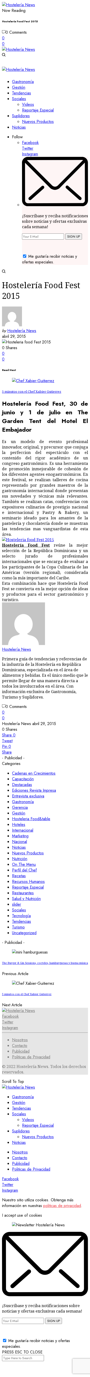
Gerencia (20, 807)
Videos (28, 1120)
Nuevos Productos (28, 853)
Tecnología (21, 916)
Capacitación (23, 779)
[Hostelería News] (18, 5)
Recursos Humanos (28, 881)
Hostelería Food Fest (26, 545)
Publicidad (21, 1051)
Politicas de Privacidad (31, 1057)
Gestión (18, 813)
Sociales (19, 910)
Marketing (20, 836)
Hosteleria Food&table (31, 819)
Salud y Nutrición (26, 898)
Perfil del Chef (24, 870)
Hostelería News (21, 331)
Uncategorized (24, 933)
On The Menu (24, 864)
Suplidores (21, 1131)
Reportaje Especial (28, 887)
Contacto (19, 1045)
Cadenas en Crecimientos (34, 773)
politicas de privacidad (62, 1205)
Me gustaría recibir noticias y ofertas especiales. (49, 259)
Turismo (18, 927)
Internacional (22, 830)
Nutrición (19, 859)
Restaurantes (23, 893)
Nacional (19, 841)
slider (16, 904)
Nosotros (20, 1040)
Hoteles (18, 824)
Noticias (19, 847)
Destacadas (22, 784)
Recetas (19, 876)
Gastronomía (23, 802)
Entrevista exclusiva (28, 796)
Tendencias (21, 921)
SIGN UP (73, 236)
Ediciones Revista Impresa (34, 790)
